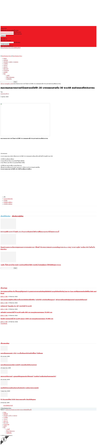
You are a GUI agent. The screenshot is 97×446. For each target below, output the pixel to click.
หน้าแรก (3, 83)
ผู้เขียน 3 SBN (4, 296)
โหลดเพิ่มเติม (4, 323)
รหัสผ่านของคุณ (18, 33)
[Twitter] (8, 99)
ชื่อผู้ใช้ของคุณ (17, 32)
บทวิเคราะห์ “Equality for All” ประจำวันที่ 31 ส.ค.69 (16, 306)
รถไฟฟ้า (5, 200)
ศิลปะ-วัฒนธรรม (10, 77)
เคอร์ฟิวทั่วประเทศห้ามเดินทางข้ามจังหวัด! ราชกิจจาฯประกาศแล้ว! (20, 388)
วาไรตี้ (7, 75)
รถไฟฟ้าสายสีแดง (7, 204)
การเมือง (5, 64)
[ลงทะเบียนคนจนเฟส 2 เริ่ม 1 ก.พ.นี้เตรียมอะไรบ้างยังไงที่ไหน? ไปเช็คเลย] (4, 350)
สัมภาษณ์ (5, 69)
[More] (13, 99)
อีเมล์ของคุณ (17, 42)
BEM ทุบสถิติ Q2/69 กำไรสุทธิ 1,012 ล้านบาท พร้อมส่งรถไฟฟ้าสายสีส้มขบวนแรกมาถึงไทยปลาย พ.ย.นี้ (30, 231)
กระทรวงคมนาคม (8, 198)
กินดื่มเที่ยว (9, 79)
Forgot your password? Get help (8, 37)
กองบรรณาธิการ (5, 93)
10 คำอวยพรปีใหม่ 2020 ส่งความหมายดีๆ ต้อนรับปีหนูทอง (18, 399)
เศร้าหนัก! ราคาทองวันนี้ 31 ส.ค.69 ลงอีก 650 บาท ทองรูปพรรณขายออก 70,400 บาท (26, 312)
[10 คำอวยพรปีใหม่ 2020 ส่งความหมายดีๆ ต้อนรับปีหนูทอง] (4, 396)
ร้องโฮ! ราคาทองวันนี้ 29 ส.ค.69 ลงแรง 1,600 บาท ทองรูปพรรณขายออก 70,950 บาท (27, 319)
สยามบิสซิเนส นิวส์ (8, 405)
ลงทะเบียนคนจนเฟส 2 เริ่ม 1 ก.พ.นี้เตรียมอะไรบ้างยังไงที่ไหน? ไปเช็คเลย (22, 353)
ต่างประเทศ (6, 70)
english (5, 72)
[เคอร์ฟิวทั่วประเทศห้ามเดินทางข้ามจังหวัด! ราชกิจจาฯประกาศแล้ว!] (4, 385)
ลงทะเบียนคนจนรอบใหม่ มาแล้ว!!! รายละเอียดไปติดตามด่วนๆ (19, 365)
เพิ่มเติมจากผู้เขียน (17, 216)
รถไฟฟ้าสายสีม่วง (7, 202)
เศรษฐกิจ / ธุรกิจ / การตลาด (10, 62)
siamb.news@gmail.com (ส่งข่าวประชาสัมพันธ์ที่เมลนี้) (19, 409)
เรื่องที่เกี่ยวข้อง (5, 216)
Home (5, 58)
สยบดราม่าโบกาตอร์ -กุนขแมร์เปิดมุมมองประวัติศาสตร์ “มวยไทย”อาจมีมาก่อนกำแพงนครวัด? (28, 376)
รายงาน (5, 65)
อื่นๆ (4, 74)
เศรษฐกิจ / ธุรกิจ (9, 83)
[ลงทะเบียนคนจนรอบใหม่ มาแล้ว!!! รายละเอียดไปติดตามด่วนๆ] (4, 361)
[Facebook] (3, 99)
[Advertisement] (26, 52)
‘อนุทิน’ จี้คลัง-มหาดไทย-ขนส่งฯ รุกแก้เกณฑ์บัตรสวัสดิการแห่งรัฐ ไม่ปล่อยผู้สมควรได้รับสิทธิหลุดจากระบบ (31, 265)
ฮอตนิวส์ (5, 60)
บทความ (5, 67)
